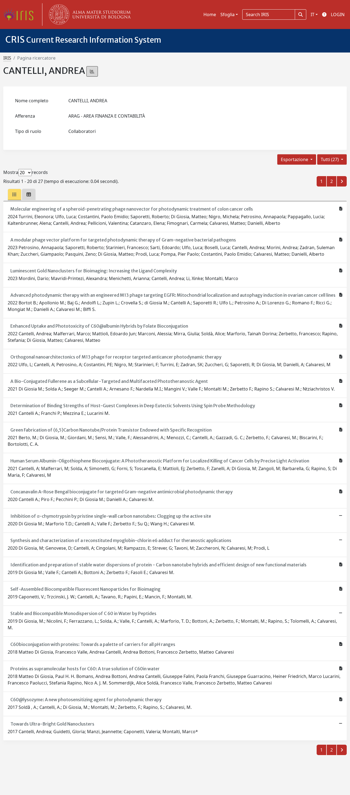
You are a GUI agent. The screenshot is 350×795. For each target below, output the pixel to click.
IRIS (7, 58)
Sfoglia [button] (227, 14)
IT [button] (312, 14)
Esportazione (295, 159)
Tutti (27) (330, 159)
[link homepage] (20, 14)
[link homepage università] (88, 14)
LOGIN (338, 14)
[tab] (14, 194)
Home (209, 14)
